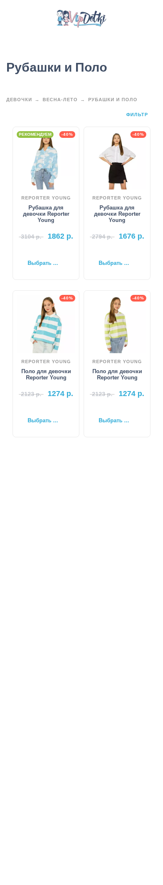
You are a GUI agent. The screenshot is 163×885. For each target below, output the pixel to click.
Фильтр (138, 114)
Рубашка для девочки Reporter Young (46, 213)
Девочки (19, 99)
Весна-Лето (60, 99)
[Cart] (145, 18)
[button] (14, 18)
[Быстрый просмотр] (33, 250)
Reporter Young (46, 197)
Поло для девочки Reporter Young (46, 374)
